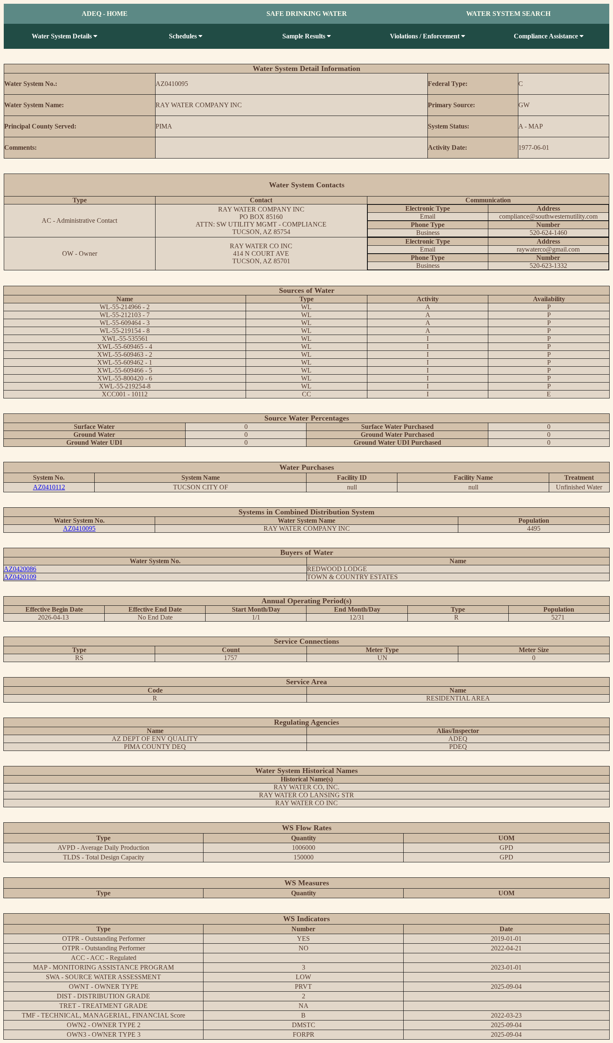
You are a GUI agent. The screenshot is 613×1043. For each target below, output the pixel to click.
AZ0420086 (20, 568)
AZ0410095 (79, 528)
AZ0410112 (49, 487)
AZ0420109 (20, 576)
